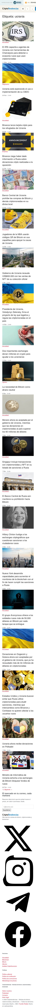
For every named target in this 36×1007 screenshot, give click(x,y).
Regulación (5, 84)
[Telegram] (18, 918)
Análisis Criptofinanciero (9, 966)
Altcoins (4, 964)
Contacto (5, 995)
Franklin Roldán (23, 1004)
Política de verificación (9, 976)
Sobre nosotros (7, 991)
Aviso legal (5, 997)
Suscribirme (6, 810)
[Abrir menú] (23, 9)
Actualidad (5, 42)
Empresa (5, 151)
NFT (3, 268)
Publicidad (5, 993)
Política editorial (7, 974)
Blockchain (5, 960)
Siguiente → (8, 789)
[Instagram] (18, 885)
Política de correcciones (9, 978)
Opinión (4, 382)
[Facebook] (18, 949)
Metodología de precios (9, 981)
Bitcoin (4, 962)
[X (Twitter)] (18, 854)
